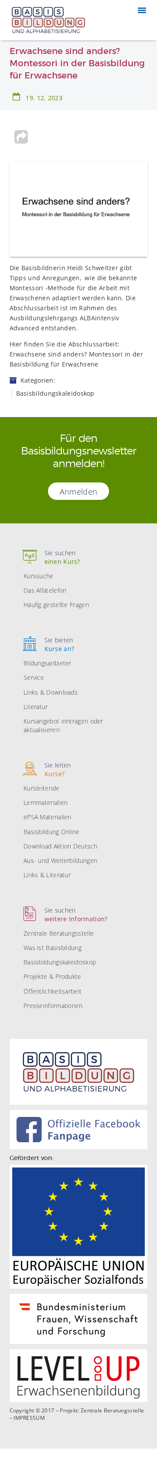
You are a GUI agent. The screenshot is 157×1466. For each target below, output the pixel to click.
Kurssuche (39, 576)
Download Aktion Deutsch (60, 846)
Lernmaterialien (46, 802)
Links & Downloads (51, 692)
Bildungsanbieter (48, 663)
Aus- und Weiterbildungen (60, 860)
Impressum (29, 1418)
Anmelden (78, 491)
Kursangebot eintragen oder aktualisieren (63, 725)
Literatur (36, 706)
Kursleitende (42, 788)
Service (34, 677)
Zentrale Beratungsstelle (59, 933)
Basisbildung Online (52, 832)
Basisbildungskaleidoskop (60, 962)
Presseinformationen (53, 1005)
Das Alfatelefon (45, 590)
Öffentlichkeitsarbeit (53, 991)
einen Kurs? (62, 557)
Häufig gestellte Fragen (56, 605)
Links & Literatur (47, 875)
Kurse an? (59, 644)
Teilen (21, 137)
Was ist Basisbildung (53, 947)
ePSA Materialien (48, 817)
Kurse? (57, 769)
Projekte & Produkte (53, 976)
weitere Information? (76, 914)
